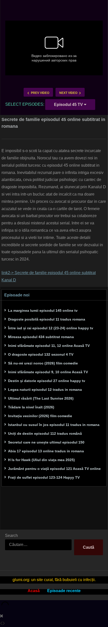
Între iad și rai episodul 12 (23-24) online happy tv (50, 328)
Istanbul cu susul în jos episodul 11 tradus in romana (53, 425)
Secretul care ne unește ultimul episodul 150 (46, 442)
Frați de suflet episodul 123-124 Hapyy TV (44, 477)
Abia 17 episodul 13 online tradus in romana (46, 451)
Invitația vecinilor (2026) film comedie (40, 416)
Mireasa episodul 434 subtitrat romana (41, 337)
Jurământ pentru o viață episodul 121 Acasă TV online (54, 469)
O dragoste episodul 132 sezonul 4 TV (40, 354)
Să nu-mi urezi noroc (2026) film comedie (43, 363)
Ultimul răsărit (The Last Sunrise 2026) (41, 398)
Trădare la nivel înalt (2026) (31, 407)
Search (11, 535)
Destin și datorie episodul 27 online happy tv (46, 381)
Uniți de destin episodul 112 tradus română (45, 433)
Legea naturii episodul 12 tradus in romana (45, 390)
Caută (88, 547)
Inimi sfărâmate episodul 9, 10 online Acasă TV (48, 372)
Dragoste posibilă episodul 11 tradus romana (46, 319)
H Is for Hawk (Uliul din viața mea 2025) (41, 460)
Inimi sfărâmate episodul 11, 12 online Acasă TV (49, 346)
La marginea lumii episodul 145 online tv (43, 310)
